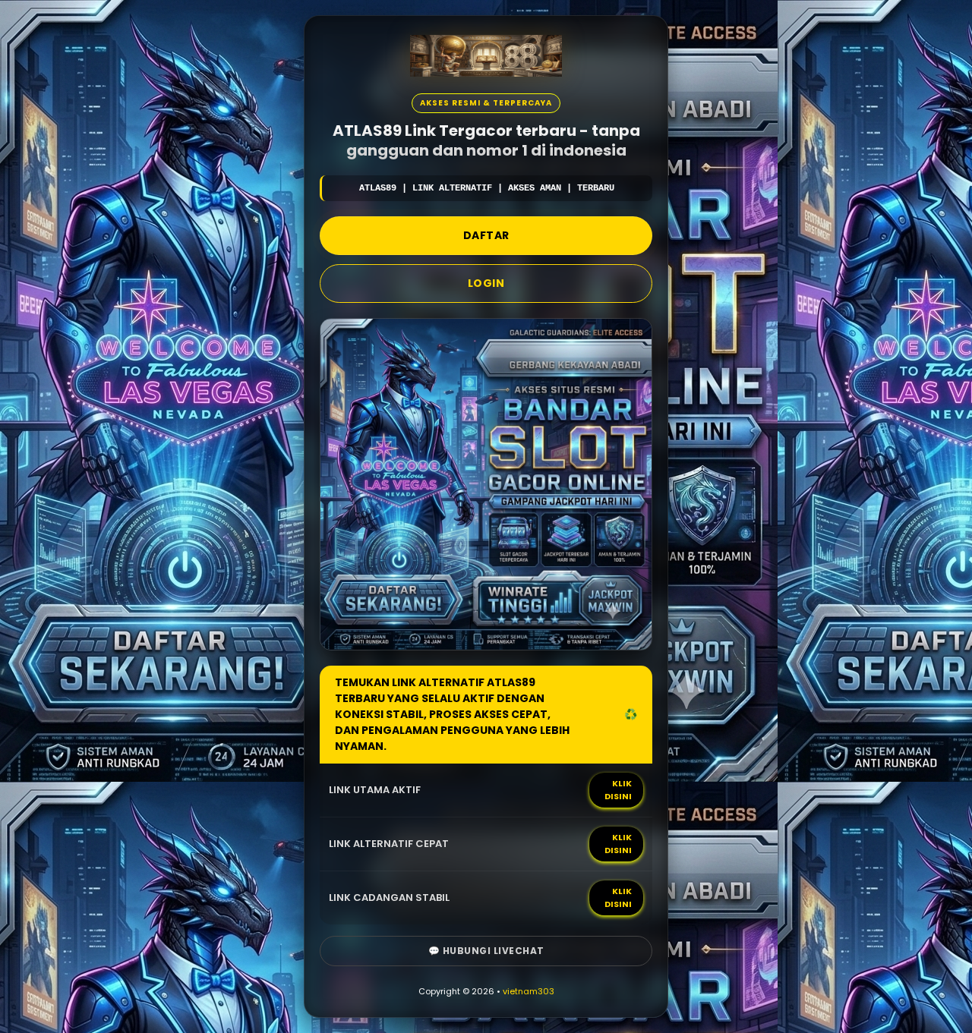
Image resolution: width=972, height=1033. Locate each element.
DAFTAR (486, 235)
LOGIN (486, 283)
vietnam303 (528, 991)
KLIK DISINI (618, 789)
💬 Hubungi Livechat (486, 950)
